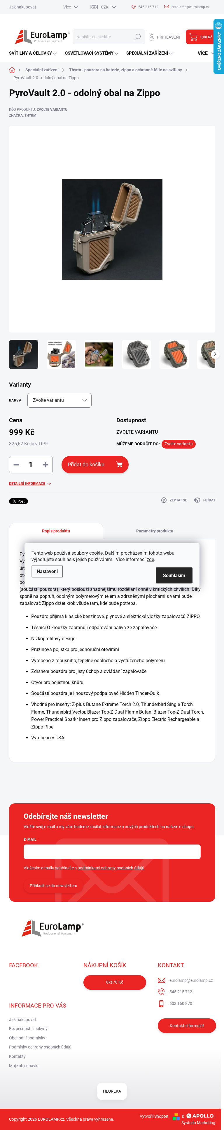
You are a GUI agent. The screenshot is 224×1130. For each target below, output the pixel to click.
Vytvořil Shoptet (154, 1116)
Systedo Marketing (198, 1122)
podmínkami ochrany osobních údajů (111, 868)
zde (150, 559)
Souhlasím (174, 575)
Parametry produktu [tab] (154, 531)
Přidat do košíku (86, 464)
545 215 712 (180, 991)
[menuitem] (33, 53)
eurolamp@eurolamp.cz (191, 980)
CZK (104, 7)
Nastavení (47, 571)
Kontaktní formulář (187, 1025)
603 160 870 (180, 1003)
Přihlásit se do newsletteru (53, 885)
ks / (114, 982)
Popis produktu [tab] (56, 531)
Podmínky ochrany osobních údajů (40, 1047)
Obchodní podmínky (27, 1038)
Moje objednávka (24, 1065)
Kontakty (17, 1056)
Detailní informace (27, 484)
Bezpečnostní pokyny (28, 1028)
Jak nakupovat (22, 7)
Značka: (22, 115)
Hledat (138, 36)
